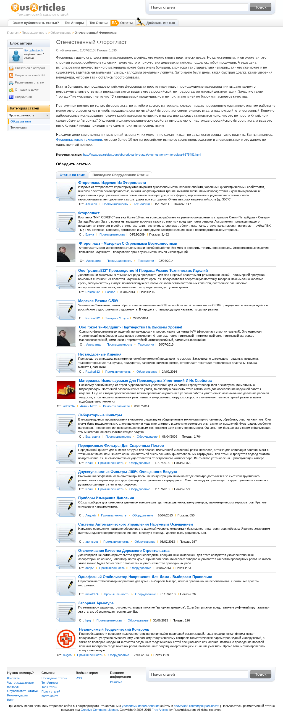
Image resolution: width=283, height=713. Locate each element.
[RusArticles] (38, 11)
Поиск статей (50, 691)
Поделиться (23, 96)
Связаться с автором (30, 68)
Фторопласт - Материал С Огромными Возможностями (128, 243)
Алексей (91, 204)
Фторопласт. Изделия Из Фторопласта (112, 183)
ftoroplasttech (33, 50)
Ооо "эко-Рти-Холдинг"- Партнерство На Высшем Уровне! (130, 327)
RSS (79, 678)
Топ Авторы (74, 23)
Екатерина (92, 436)
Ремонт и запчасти (116, 406)
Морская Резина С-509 (98, 301)
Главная (13, 32)
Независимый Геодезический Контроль (114, 629)
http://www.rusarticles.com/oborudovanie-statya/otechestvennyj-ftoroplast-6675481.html (142, 154)
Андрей (90, 515)
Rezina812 (92, 318)
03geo (67, 655)
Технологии (142, 204)
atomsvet (91, 541)
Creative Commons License (99, 709)
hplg (88, 620)
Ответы (126, 23)
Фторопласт (88, 213)
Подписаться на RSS (29, 75)
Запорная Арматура (96, 603)
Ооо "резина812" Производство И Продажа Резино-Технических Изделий (143, 271)
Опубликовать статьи (22, 691)
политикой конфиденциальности (196, 705)
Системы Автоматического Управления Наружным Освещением (135, 524)
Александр (93, 260)
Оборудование (61, 32)
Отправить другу (27, 89)
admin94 (69, 406)
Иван (89, 462)
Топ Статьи (99, 23)
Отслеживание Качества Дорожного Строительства (123, 551)
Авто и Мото (88, 406)
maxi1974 (91, 594)
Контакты (13, 678)
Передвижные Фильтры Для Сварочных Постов (121, 446)
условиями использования (140, 705)
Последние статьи (54, 678)
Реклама (116, 682)
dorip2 (89, 568)
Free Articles (160, 709)
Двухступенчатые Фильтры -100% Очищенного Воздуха (127, 472)
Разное (110, 292)
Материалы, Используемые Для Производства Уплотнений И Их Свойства (145, 381)
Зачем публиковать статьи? (36, 23)
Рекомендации (17, 695)
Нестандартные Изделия (100, 354)
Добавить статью (160, 23)
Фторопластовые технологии (79, 140)
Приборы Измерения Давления (106, 498)
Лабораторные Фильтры (100, 415)
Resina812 (92, 292)
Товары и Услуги (117, 318)
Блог (10, 699)
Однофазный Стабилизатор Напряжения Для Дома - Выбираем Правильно (145, 577)
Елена (89, 234)
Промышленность (34, 32)
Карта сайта (49, 696)
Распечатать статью (29, 82)
